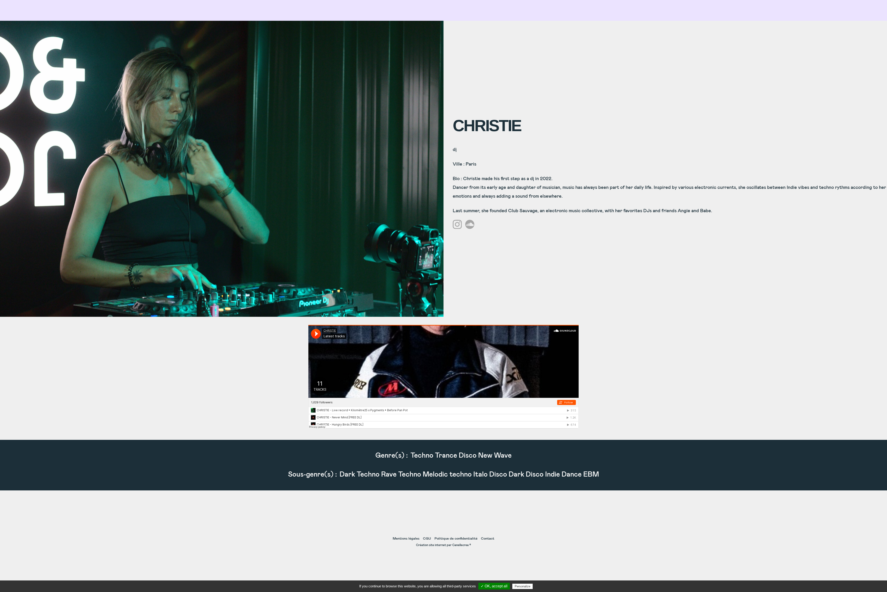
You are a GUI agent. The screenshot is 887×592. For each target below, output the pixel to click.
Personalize (522, 586)
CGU (427, 538)
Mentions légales (406, 538)
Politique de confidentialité (455, 538)
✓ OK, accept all (494, 586)
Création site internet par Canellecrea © (443, 545)
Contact (487, 538)
